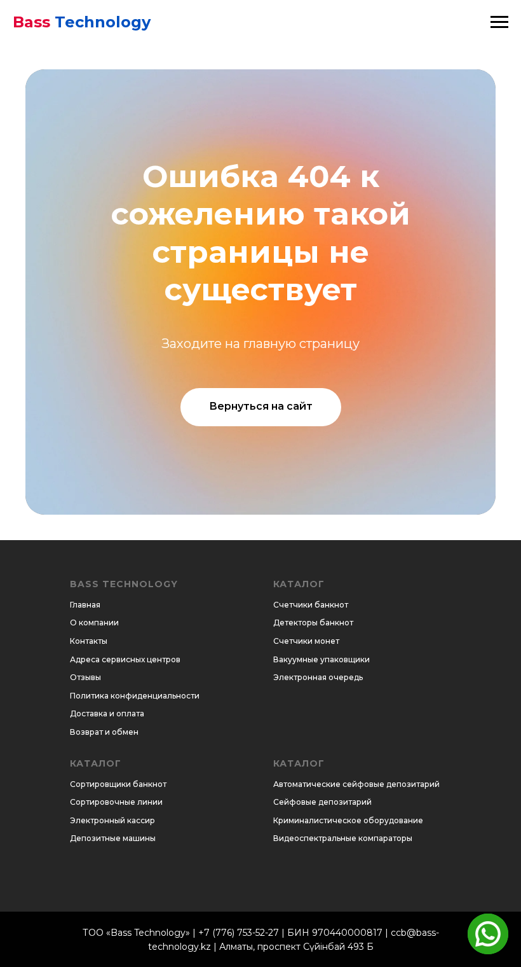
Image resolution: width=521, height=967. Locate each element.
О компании (94, 622)
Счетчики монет (306, 641)
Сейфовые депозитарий (322, 802)
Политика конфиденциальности (135, 695)
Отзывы (85, 677)
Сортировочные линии (116, 802)
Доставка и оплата (107, 713)
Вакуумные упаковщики (321, 659)
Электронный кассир (112, 820)
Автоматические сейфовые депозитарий (356, 784)
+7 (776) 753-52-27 (238, 932)
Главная (85, 604)
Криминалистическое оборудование (348, 820)
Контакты (88, 641)
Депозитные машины (113, 838)
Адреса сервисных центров (125, 659)
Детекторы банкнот (313, 622)
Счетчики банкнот (310, 604)
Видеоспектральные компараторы (342, 838)
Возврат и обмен (104, 732)
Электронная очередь (318, 677)
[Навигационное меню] (499, 22)
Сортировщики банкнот (118, 784)
